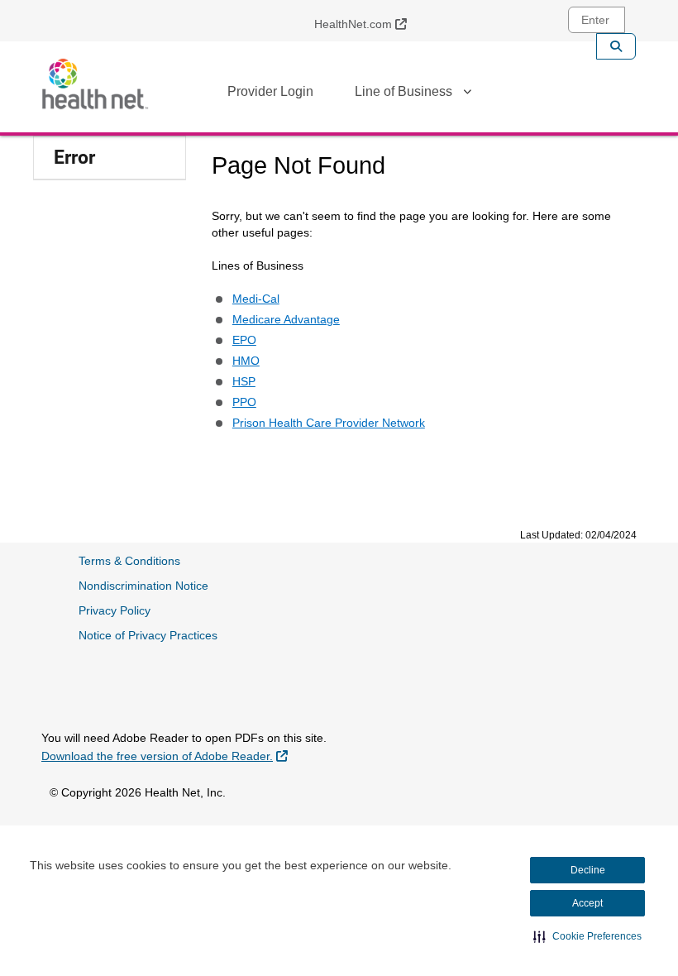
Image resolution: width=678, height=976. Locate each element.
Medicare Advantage (286, 319)
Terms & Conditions (129, 560)
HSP (243, 381)
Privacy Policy (114, 610)
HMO (246, 360)
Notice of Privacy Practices (148, 635)
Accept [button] (587, 903)
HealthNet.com (366, 24)
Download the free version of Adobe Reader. (164, 756)
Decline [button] (588, 870)
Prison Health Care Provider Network (328, 422)
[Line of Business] (467, 94)
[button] (587, 936)
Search (616, 46)
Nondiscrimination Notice (143, 585)
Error (74, 157)
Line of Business (403, 91)
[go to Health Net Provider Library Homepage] (95, 84)
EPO (244, 340)
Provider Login (270, 91)
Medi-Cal (255, 298)
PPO (244, 402)
